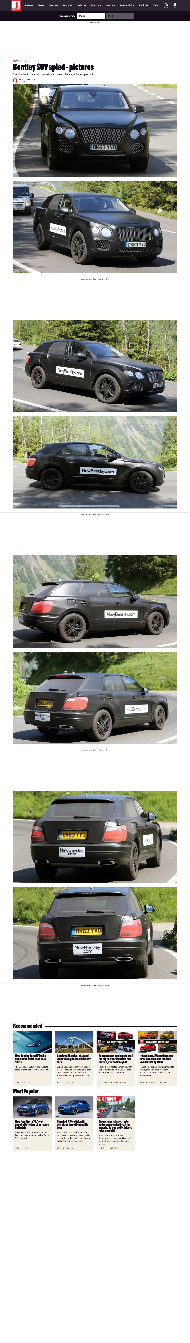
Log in (175, 7)
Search (166, 7)
